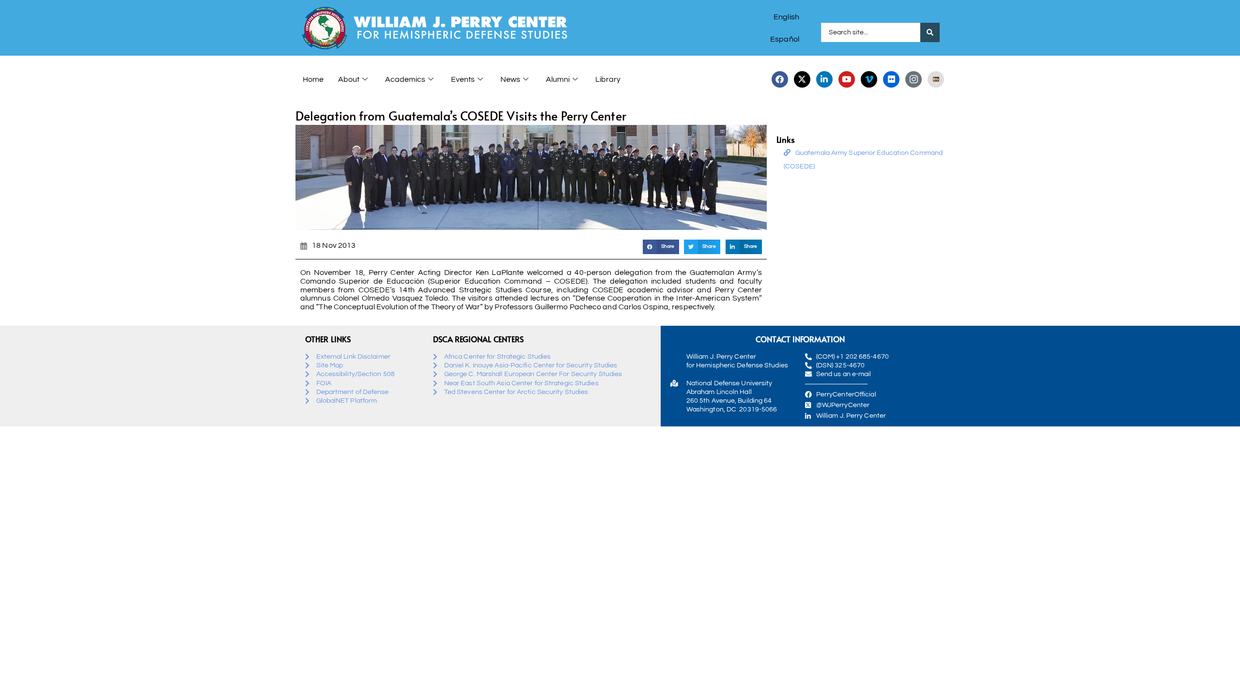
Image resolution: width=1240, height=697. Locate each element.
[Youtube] (846, 79)
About (348, 79)
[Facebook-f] (780, 79)
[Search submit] (930, 32)
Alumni (558, 79)
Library (607, 79)
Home (313, 79)
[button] (661, 247)
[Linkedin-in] (824, 79)
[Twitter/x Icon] (802, 79)
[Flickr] (891, 79)
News (510, 79)
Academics (405, 79)
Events (463, 79)
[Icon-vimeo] (869, 79)
